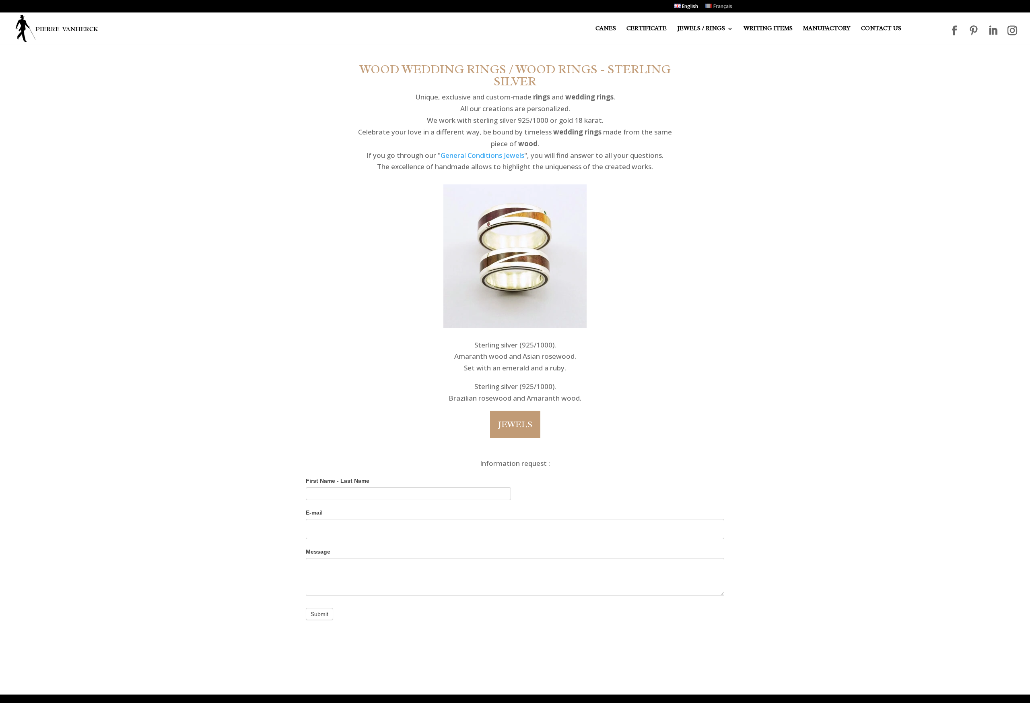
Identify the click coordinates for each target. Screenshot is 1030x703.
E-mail (314, 512)
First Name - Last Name (337, 481)
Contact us (881, 29)
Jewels (515, 424)
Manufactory (827, 29)
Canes (605, 29)
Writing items (768, 29)
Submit (319, 614)
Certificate (646, 29)
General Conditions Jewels (482, 155)
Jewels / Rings (701, 29)
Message (318, 551)
